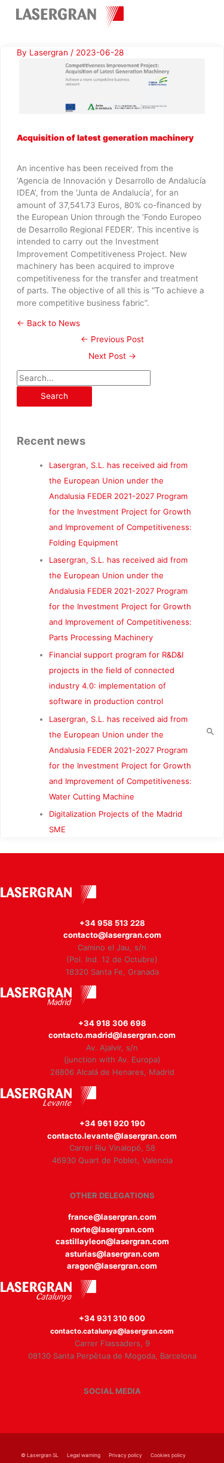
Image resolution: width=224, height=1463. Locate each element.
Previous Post (112, 339)
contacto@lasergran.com (112, 935)
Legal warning (83, 1455)
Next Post (112, 356)
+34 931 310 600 (112, 1318)
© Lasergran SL (40, 1455)
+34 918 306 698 (112, 1023)
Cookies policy (168, 1455)
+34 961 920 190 (112, 1123)
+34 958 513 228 (112, 923)
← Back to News (48, 323)
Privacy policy (125, 1455)
